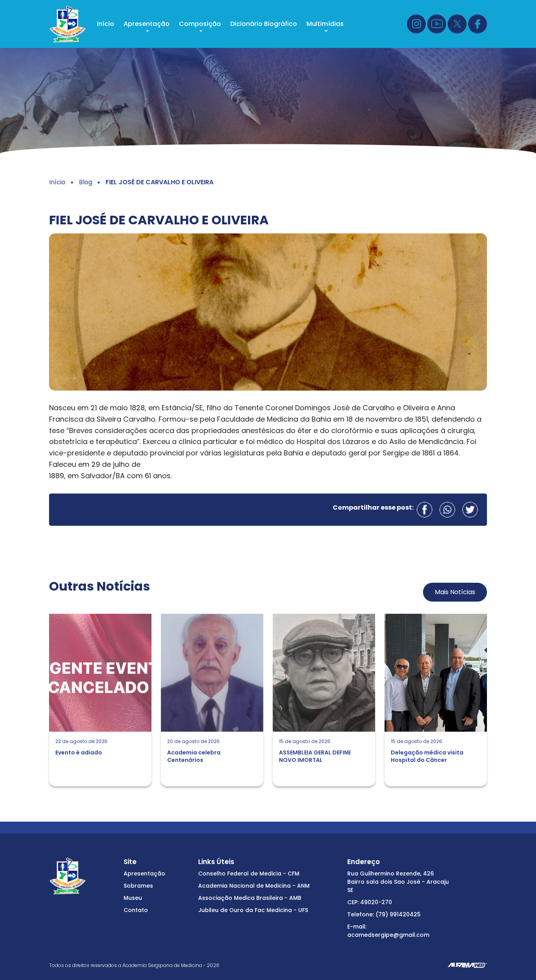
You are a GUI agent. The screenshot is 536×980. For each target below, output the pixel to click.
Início (105, 23)
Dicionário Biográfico (263, 23)
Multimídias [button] (325, 23)
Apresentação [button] (147, 23)
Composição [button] (200, 23)
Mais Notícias (455, 591)
